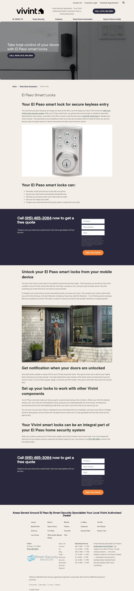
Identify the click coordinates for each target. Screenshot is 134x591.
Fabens (66, 526)
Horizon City (101, 531)
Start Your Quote (93, 252)
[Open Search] (123, 3)
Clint (65, 535)
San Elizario (101, 526)
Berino (50, 522)
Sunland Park (85, 531)
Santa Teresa (52, 526)
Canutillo (67, 531)
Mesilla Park (35, 526)
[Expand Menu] (45, 19)
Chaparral (84, 526)
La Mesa (84, 522)
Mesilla (66, 522)
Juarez (33, 522)
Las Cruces (35, 535)
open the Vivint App (90, 116)
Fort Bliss (51, 531)
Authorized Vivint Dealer (103, 546)
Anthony (34, 531)
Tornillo (100, 522)
